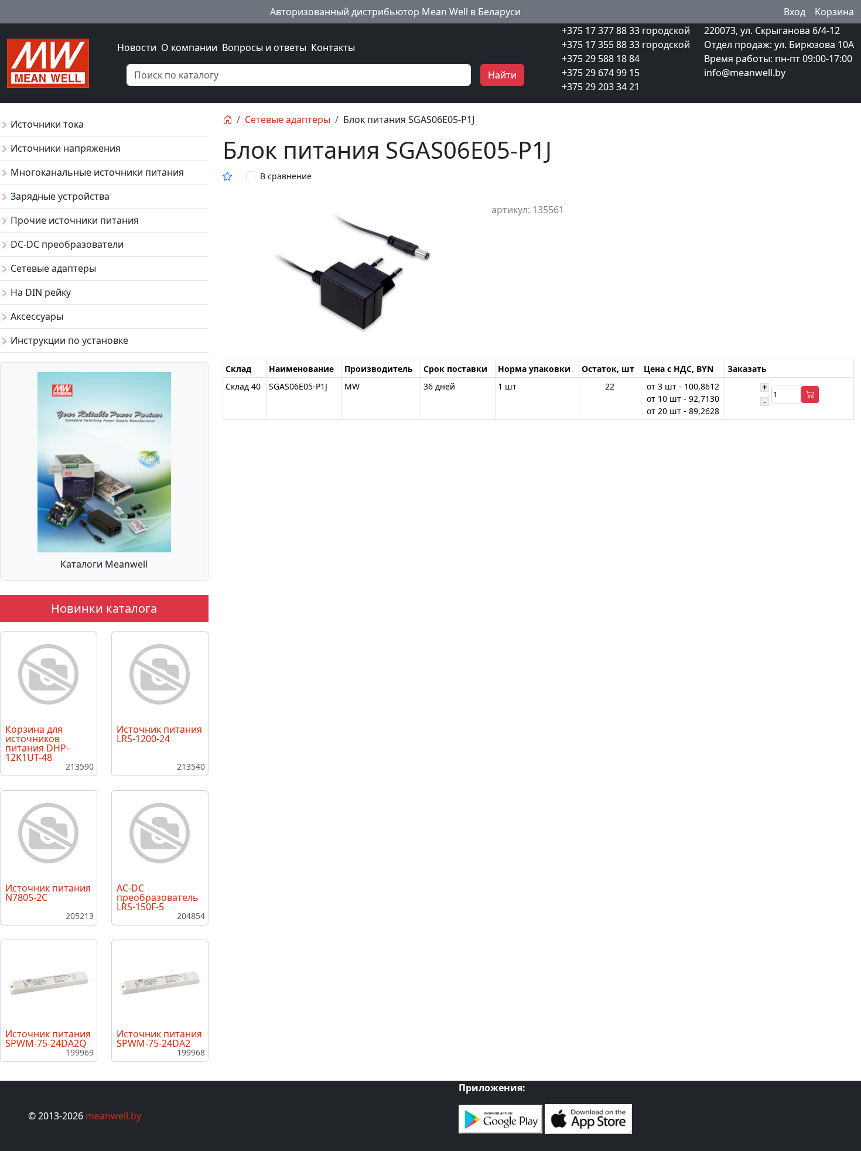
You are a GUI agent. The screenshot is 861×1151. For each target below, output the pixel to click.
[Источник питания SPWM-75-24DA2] (160, 982)
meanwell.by (113, 1115)
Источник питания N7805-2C (48, 892)
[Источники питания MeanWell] (48, 62)
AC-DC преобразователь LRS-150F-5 (158, 897)
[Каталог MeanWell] (104, 461)
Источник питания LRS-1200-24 (159, 734)
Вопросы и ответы (264, 47)
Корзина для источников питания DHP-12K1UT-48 (37, 743)
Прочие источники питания (73, 220)
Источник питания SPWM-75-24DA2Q (48, 1038)
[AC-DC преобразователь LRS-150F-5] (160, 833)
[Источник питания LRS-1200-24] (160, 674)
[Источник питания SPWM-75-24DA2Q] (49, 982)
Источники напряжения (64, 148)
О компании (189, 47)
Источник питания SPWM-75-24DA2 (159, 1038)
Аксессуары (35, 316)
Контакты (333, 47)
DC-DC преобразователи (66, 244)
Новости (136, 47)
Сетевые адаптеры (52, 268)
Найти (502, 75)
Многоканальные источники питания (96, 172)
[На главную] (227, 119)
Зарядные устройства (59, 196)
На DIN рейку (39, 292)
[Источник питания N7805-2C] (49, 833)
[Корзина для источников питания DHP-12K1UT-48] (49, 674)
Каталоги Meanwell (104, 564)
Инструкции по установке (68, 340)
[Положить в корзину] (810, 394)
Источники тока (46, 124)
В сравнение (286, 176)
